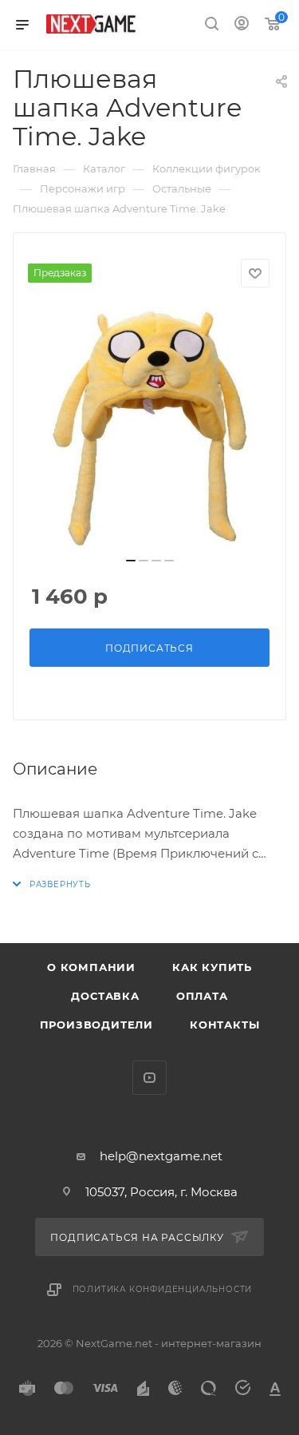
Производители (96, 1024)
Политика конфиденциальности (163, 1289)
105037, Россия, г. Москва (161, 1191)
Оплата (202, 995)
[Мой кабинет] (241, 25)
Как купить (212, 967)
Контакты (224, 1024)
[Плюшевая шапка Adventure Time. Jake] (149, 427)
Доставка (105, 995)
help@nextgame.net (161, 1155)
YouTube (149, 1077)
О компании (91, 967)
